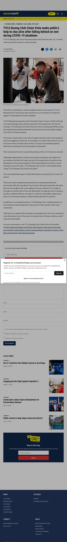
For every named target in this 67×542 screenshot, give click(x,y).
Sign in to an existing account (33, 278)
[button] (33, 271)
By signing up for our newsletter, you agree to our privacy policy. (21, 282)
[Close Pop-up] (64, 260)
